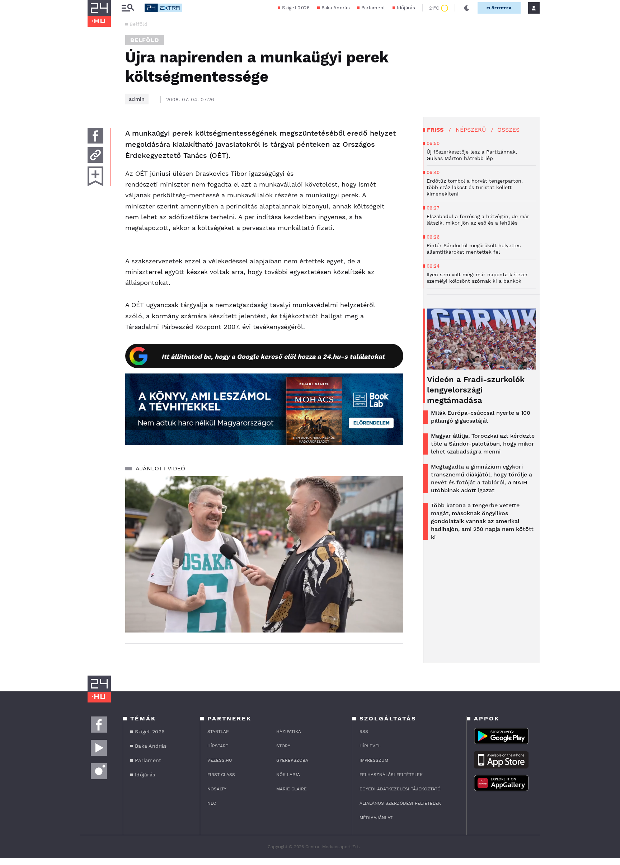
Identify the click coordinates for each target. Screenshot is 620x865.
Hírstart (217, 745)
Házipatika (288, 731)
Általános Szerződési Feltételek (400, 803)
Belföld (138, 24)
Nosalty (216, 788)
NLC (211, 803)
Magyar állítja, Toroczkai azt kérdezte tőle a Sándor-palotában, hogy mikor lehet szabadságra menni (483, 443)
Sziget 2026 (296, 7)
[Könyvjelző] (95, 176)
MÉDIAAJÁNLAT (376, 817)
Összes (508, 129)
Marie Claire (291, 788)
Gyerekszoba (292, 760)
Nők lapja (288, 774)
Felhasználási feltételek (391, 774)
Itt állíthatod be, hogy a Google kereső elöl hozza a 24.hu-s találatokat (273, 356)
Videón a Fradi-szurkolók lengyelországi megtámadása (476, 390)
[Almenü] (127, 8)
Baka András (335, 7)
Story (283, 745)
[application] (264, 554)
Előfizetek (499, 8)
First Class (221, 774)
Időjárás (406, 7)
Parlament (373, 7)
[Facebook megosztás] (95, 136)
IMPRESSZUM (374, 760)
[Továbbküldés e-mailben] (95, 155)
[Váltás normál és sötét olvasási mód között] (466, 8)
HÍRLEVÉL (370, 745)
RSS (364, 731)
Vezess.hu (219, 760)
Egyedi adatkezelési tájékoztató (400, 788)
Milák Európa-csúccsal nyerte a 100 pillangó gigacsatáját (480, 416)
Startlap (218, 731)
